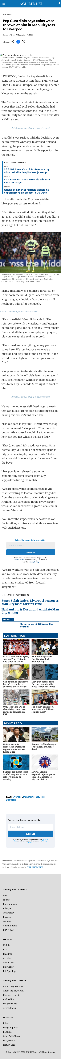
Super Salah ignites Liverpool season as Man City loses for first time (30, 602)
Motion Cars (9, 1044)
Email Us (7, 953)
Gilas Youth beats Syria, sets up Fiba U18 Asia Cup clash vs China (16, 659)
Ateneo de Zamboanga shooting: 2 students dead (44, 747)
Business (7, 917)
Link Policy (8, 999)
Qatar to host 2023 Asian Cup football (36, 625)
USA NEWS (8, 930)
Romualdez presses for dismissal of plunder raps (42, 659)
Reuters (6, 35)
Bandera (7, 1031)
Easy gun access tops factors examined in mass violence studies (43, 684)
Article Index (9, 1008)
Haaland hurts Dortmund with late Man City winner (30, 611)
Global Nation (10, 925)
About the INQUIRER (13, 990)
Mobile (6, 945)
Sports (6, 899)
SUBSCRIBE (30, 834)
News (5, 895)
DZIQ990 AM (9, 1040)
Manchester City (31, 796)
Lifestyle (7, 908)
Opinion (7, 921)
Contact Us (8, 962)
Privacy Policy (33, 562)
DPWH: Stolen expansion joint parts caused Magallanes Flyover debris (43, 775)
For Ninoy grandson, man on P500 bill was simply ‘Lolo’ (43, 709)
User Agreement (11, 995)
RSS (5, 949)
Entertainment (10, 904)
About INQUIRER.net (13, 986)
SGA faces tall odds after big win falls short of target (27, 181)
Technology (8, 912)
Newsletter (8, 966)
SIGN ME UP (30, 552)
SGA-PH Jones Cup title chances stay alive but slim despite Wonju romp (27, 171)
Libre (5, 1023)
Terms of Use (19, 560)
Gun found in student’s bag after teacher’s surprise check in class (15, 684)
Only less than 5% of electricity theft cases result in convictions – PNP (15, 710)
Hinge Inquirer (10, 1027)
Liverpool (17, 796)
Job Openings (9, 971)
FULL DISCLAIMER (35, 867)
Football (9, 14)
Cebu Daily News (11, 1036)
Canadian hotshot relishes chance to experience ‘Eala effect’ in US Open (26, 191)
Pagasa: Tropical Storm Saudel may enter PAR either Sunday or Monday (15, 775)
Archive (7, 958)
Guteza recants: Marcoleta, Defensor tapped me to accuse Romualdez (14, 748)
